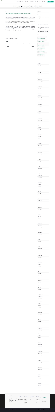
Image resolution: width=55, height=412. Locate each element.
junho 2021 (39, 159)
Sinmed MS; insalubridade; (41, 54)
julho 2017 (39, 264)
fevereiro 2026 (40, 74)
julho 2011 (39, 374)
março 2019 (39, 218)
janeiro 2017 (39, 278)
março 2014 (39, 321)
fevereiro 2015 (40, 312)
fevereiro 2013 (40, 344)
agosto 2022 (39, 136)
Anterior (8, 46)
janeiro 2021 (39, 170)
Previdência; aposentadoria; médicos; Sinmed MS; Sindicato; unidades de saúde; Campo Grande (43, 44)
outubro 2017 (40, 257)
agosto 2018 (39, 234)
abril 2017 (39, 271)
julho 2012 (39, 360)
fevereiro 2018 (40, 248)
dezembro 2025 (40, 79)
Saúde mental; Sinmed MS (41, 48)
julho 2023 (39, 122)
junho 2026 (39, 65)
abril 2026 (39, 70)
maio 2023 (39, 127)
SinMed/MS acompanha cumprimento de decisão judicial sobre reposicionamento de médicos (43, 18)
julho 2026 (39, 63)
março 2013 (39, 342)
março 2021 (39, 166)
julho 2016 (39, 282)
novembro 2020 (40, 175)
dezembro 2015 (40, 294)
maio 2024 (39, 111)
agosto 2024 (39, 106)
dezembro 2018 (40, 225)
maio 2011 (39, 378)
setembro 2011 (40, 369)
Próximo (33, 46)
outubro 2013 (40, 330)
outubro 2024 (40, 102)
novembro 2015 (40, 296)
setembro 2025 (40, 86)
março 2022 (39, 143)
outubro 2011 (40, 367)
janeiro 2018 (39, 250)
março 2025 (39, 90)
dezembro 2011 (40, 362)
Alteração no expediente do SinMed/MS (43, 31)
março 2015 (39, 310)
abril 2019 (39, 216)
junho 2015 (39, 303)
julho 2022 (39, 138)
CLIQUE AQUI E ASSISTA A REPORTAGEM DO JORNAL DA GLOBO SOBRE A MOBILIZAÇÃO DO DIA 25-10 (18, 13)
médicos (43, 41)
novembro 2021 (40, 150)
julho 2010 (39, 385)
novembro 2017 (40, 255)
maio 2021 (39, 161)
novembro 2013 (40, 328)
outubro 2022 (40, 134)
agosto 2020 (39, 182)
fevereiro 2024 (40, 118)
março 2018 (39, 246)
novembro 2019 (40, 202)
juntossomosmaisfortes (41, 38)
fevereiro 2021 (40, 168)
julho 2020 (39, 184)
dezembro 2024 (40, 97)
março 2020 (39, 193)
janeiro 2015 (39, 314)
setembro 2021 (40, 154)
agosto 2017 (39, 262)
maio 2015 (39, 305)
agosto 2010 (39, 383)
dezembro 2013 (40, 326)
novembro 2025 (40, 81)
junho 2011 (39, 376)
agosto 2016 (39, 280)
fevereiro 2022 (40, 145)
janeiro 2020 (39, 198)
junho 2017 (39, 266)
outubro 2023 (40, 120)
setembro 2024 (40, 104)
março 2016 (39, 289)
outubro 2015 (40, 298)
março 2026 (39, 72)
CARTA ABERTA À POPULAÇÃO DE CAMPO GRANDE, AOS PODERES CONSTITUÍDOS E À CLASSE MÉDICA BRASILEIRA (43, 28)
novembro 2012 (40, 351)
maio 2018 (39, 241)
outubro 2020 (40, 177)
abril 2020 (39, 191)
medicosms (39, 41)
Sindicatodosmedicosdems (41, 51)
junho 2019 (39, 214)
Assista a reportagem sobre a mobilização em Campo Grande (27, 6)
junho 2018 (39, 239)
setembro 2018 (40, 232)
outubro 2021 (40, 152)
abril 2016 (39, 287)
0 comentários (16, 38)
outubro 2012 (40, 353)
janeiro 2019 (39, 223)
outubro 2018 (40, 230)
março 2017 (39, 273)
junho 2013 (39, 335)
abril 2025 (39, 88)
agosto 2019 (39, 209)
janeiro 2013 (39, 346)
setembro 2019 (40, 207)
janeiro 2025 (39, 95)
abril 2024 (39, 113)
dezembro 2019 (40, 200)
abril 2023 (39, 129)
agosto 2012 (39, 358)
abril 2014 (39, 319)
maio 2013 (39, 337)
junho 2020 (39, 186)
